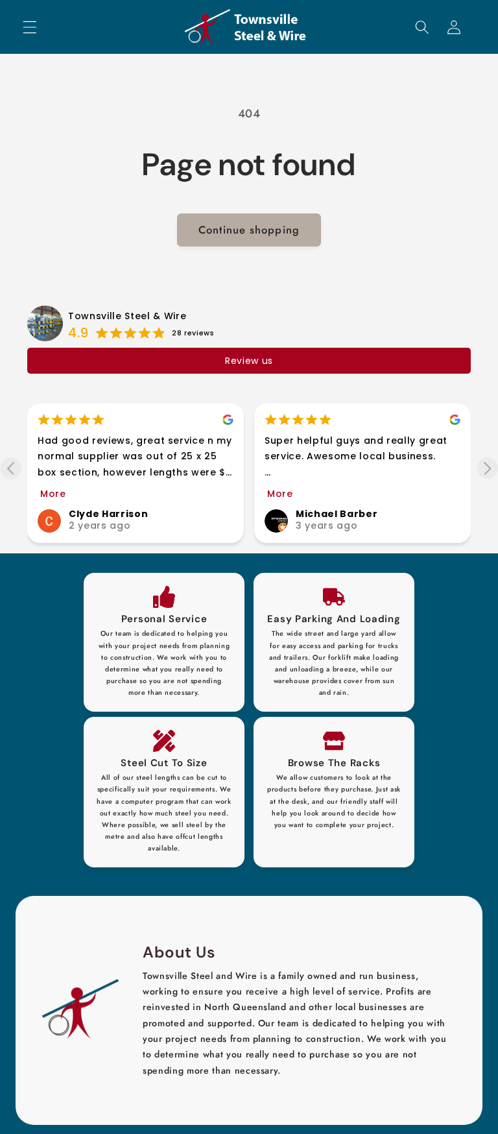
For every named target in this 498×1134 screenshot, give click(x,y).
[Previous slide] (10, 468)
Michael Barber (336, 513)
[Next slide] (487, 468)
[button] (29, 26)
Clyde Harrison (108, 513)
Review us (249, 360)
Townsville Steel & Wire (127, 315)
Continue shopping (249, 229)
